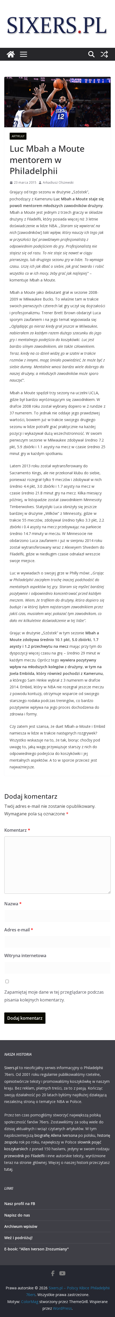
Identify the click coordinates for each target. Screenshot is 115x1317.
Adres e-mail (18, 930)
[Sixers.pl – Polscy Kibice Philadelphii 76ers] (10, 54)
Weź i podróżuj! (18, 1237)
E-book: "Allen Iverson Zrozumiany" (36, 1248)
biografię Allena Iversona (55, 1135)
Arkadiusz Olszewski (58, 182)
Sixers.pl (11, 1067)
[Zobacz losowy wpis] (104, 54)
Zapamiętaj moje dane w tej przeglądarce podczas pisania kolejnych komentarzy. (54, 996)
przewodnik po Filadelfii (24, 1155)
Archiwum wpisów (20, 1226)
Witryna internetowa (25, 955)
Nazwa (13, 904)
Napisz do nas (17, 1215)
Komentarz (17, 830)
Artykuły (18, 136)
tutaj (8, 1169)
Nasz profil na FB (19, 1203)
